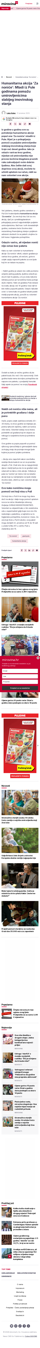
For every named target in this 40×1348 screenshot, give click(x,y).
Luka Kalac (11, 113)
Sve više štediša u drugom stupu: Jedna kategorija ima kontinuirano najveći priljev (24, 1040)
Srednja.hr (20, 1311)
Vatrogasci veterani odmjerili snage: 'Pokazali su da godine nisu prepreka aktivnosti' (26, 1073)
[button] (37, 332)
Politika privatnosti (20, 1304)
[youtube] (11, 1326)
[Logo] (10, 3)
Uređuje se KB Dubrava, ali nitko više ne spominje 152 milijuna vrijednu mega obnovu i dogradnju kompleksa (25, 1254)
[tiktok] (20, 1326)
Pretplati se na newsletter (20, 688)
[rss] (28, 1326)
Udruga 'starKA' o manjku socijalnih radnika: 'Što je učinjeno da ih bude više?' (18, 627)
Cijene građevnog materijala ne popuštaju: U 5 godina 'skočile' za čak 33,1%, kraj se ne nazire (25, 1239)
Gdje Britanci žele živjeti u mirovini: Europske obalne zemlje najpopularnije (19, 857)
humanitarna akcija (19, 541)
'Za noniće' (13, 536)
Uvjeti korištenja (20, 1296)
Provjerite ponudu (20, 363)
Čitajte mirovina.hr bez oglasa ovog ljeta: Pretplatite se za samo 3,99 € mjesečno (20, 590)
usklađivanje (8, 1273)
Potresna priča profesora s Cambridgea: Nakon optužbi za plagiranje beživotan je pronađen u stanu (25, 1226)
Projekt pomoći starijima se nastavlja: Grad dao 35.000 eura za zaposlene (18, 930)
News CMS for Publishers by (20, 1336)
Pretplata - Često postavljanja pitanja (20, 1308)
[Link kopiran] (33, 550)
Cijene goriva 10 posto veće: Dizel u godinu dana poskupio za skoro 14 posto (19, 701)
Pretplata (29, 3)
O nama (20, 1284)
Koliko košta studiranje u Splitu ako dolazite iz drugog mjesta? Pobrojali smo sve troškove (24, 1212)
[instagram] (15, 1326)
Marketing (20, 1292)
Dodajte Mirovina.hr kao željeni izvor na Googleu (21, 119)
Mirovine (19, 1048)
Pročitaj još (8, 1203)
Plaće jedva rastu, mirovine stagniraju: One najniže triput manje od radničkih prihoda (26, 1105)
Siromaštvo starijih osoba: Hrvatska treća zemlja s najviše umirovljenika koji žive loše (19, 820)
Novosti (9, 77)
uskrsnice (6, 1276)
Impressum (20, 1288)
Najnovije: (5, 8)
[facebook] (24, 1326)
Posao (20, 1300)
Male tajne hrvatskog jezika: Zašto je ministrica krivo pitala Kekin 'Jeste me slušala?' (18, 893)
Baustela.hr (20, 1315)
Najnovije (7, 1027)
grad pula (25, 536)
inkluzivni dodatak (26, 1273)
